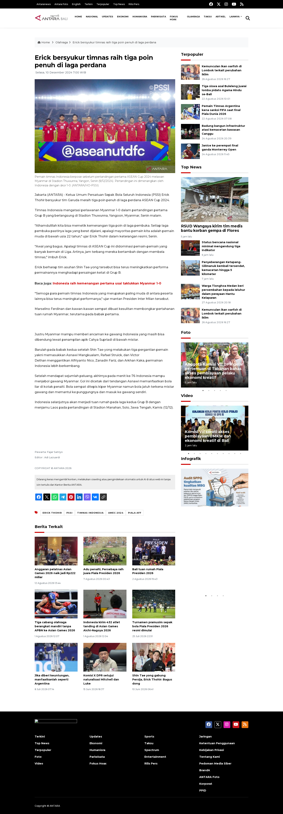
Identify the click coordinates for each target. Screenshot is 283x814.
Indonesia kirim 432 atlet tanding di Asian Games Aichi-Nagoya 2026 (101, 626)
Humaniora (139, 16)
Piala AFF (134, 512)
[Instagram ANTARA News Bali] (226, 4)
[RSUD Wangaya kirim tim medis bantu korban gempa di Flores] (214, 199)
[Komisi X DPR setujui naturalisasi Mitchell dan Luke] (104, 657)
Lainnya (234, 16)
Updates (107, 16)
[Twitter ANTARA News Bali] (219, 4)
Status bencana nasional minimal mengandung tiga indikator (221, 246)
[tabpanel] (214, 364)
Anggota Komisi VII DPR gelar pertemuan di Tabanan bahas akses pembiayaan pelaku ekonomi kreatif (214, 371)
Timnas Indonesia (90, 512)
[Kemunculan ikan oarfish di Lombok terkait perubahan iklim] (190, 72)
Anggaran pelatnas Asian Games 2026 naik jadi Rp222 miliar (55, 573)
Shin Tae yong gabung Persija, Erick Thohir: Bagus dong (152, 679)
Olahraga (193, 16)
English (76, 4)
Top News (119, 4)
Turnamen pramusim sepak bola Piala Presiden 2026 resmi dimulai (152, 626)
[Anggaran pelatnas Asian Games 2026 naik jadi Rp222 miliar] (56, 550)
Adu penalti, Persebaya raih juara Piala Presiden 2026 (103, 571)
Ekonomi (123, 16)
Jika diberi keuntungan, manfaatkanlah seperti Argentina (52, 679)
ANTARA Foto (209, 777)
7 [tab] (223, 453)
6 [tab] (217, 453)
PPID (202, 790)
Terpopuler (102, 4)
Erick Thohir (52, 512)
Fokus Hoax (174, 18)
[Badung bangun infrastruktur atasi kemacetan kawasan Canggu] (190, 131)
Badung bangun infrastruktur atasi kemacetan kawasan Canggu (223, 130)
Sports (149, 736)
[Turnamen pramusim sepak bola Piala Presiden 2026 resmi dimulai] (153, 604)
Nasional (92, 16)
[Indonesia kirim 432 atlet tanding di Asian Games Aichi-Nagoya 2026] (104, 604)
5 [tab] (226, 390)
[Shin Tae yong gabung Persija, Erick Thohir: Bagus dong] (153, 657)
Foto (186, 332)
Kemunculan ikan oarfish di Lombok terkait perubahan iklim (222, 70)
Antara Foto (61, 4)
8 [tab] (229, 453)
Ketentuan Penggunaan (217, 743)
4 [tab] (220, 390)
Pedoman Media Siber (215, 763)
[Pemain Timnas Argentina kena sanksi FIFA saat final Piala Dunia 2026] (190, 111)
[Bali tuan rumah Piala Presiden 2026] (153, 550)
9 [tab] (235, 453)
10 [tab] (241, 453)
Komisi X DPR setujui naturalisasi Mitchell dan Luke (101, 679)
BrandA (204, 770)
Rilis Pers (134, 4)
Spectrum (151, 750)
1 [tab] (203, 390)
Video (187, 395)
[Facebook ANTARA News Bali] (211, 4)
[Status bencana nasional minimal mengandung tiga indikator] (190, 248)
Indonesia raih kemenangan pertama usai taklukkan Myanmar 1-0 (107, 283)
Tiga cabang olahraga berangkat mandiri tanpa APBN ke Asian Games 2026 (55, 626)
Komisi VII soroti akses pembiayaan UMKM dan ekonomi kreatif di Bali (208, 436)
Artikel (221, 16)
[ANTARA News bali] (54, 18)
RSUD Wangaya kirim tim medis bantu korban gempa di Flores (212, 228)
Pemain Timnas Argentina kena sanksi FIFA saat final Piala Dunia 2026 (221, 110)
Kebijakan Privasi (211, 750)
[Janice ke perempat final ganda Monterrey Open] (190, 151)
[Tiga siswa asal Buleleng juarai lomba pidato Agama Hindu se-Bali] (190, 91)
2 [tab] (209, 390)
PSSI (69, 512)
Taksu (208, 16)
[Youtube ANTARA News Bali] (234, 4)
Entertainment (155, 756)
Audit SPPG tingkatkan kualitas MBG (207, 580)
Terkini (89, 4)
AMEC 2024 (115, 512)
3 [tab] (215, 390)
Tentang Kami (209, 756)
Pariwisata (158, 16)
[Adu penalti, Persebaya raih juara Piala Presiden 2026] (104, 550)
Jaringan (205, 736)
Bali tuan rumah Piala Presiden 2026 (147, 571)
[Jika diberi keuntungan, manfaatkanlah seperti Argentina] (56, 657)
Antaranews (44, 4)
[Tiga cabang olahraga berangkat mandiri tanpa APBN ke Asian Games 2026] (56, 604)
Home (78, 16)
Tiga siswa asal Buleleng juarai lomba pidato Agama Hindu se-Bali (224, 90)
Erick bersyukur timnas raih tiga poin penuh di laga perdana (114, 42)
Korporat (205, 783)
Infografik (191, 458)
